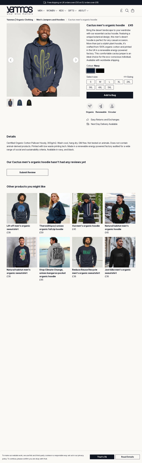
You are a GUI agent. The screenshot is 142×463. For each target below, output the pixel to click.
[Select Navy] (91, 70)
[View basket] (132, 10)
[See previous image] (11, 60)
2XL (128, 81)
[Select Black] (100, 70)
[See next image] (75, 60)
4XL (100, 87)
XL (119, 81)
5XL (109, 87)
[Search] (127, 10)
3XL (91, 87)
